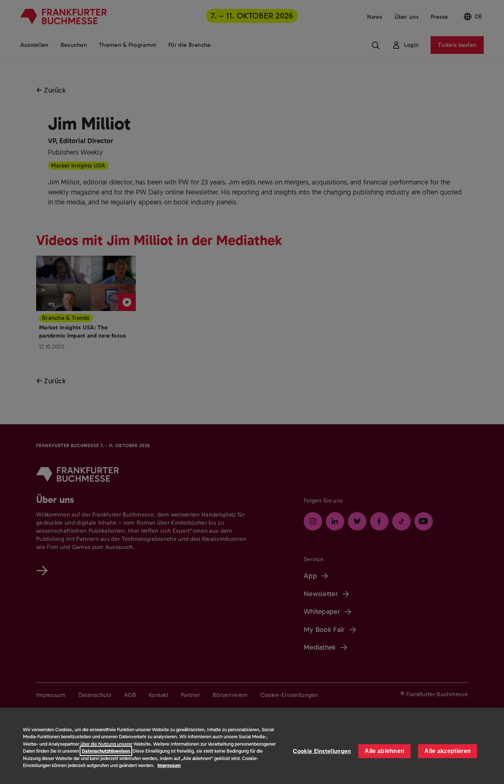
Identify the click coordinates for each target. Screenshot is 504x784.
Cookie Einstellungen (322, 750)
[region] (252, 746)
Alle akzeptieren (447, 751)
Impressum (169, 765)
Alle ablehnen (384, 751)
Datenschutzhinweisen (106, 751)
